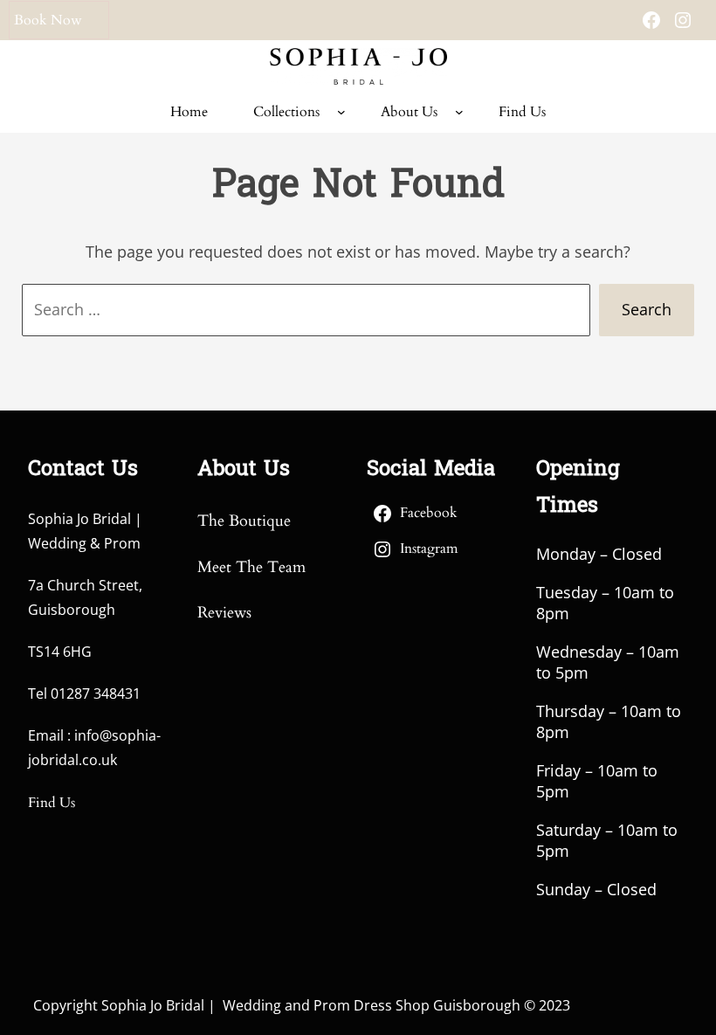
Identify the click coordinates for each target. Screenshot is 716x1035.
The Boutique (244, 521)
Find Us (51, 802)
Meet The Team (251, 567)
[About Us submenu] (459, 111)
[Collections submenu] (341, 111)
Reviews (224, 613)
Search (646, 309)
